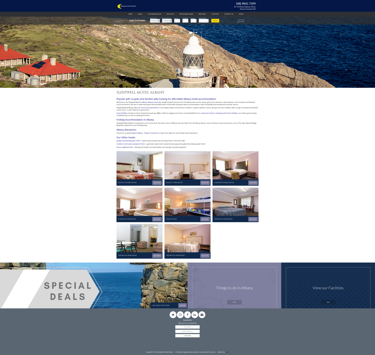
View (234, 302)
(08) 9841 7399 (246, 3)
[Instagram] (180, 315)
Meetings (202, 14)
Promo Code (202, 18)
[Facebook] (187, 315)
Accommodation (154, 14)
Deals (140, 14)
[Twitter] (173, 315)
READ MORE (157, 182)
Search (215, 20)
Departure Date (166, 18)
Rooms (193, 18)
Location (215, 14)
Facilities (170, 14)
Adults (176, 18)
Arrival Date (153, 18)
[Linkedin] (195, 315)
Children (185, 18)
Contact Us (228, 14)
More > (241, 14)
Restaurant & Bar (186, 14)
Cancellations (240, 21)
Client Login (241, 19)
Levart (227, 352)
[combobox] (177, 21)
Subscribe (187, 336)
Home (130, 14)
